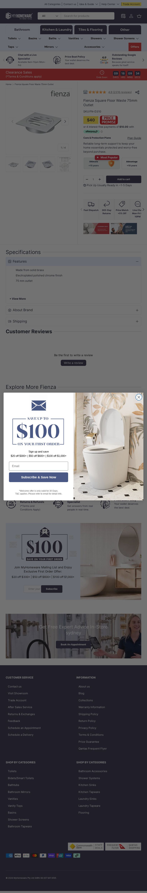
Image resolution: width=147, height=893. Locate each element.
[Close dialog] (139, 397)
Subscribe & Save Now (38, 477)
